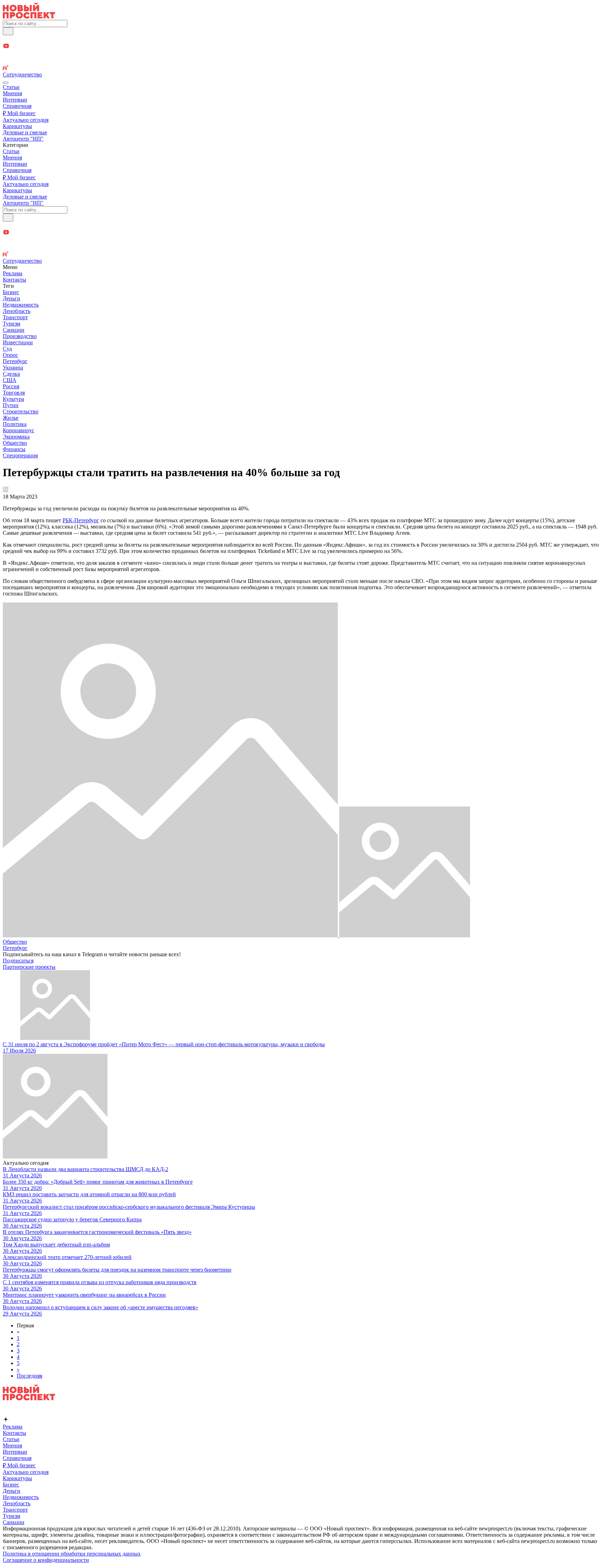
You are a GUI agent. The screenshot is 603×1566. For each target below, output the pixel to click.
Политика (15, 424)
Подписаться (18, 961)
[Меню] (5, 83)
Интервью (15, 100)
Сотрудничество (22, 74)
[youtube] (301, 47)
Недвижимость (21, 305)
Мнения (12, 93)
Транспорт (15, 317)
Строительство (20, 411)
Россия (11, 386)
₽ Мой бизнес (19, 113)
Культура (13, 399)
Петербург (15, 361)
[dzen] (301, 54)
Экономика (16, 437)
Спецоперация (20, 455)
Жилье (10, 418)
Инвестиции (18, 342)
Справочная (17, 106)
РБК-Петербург (80, 520)
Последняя (29, 1376)
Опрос (10, 355)
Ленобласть (16, 311)
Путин (10, 405)
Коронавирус (18, 430)
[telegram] (301, 39)
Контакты (14, 280)
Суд (7, 349)
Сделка (11, 374)
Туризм (11, 324)
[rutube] (301, 68)
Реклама (12, 273)
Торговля (14, 393)
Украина (13, 367)
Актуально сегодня (26, 120)
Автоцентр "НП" (23, 139)
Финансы (14, 449)
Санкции (13, 330)
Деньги (11, 298)
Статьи (11, 87)
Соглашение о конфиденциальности (46, 1560)
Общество (15, 443)
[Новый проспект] (29, 17)
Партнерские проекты (29, 967)
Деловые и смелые (25, 132)
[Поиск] (8, 31)
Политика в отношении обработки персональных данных (72, 1554)
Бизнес (11, 292)
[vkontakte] (301, 61)
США (9, 380)
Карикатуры (17, 126)
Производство (20, 336)
